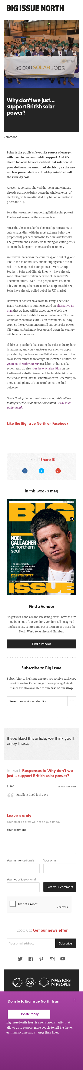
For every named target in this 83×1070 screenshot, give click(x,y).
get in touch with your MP (23, 364)
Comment (10, 137)
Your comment (16, 829)
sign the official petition (46, 368)
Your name (20, 860)
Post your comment (59, 887)
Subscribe (65, 943)
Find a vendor (41, 644)
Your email (50, 860)
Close (74, 1000)
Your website (22, 879)
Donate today (29, 1014)
